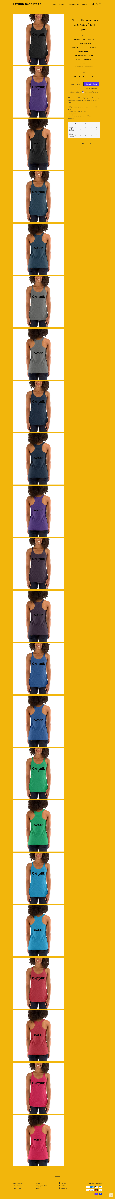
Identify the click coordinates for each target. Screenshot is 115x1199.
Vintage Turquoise (83, 59)
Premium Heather (84, 43)
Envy (91, 55)
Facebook (63, 1183)
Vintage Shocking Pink (84, 67)
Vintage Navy (77, 47)
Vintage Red (84, 63)
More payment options (91, 88)
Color (83, 36)
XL (92, 76)
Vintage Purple (84, 51)
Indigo (91, 39)
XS (75, 76)
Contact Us (39, 1183)
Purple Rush (91, 47)
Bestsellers (74, 4)
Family (85, 4)
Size (84, 72)
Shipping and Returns (42, 1186)
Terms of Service (18, 1183)
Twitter (63, 1186)
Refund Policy (17, 1186)
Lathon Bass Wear (27, 4)
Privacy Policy (17, 1188)
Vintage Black (79, 39)
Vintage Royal (80, 55)
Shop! (61, 4)
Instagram (64, 1188)
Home (53, 4)
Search (38, 1188)
